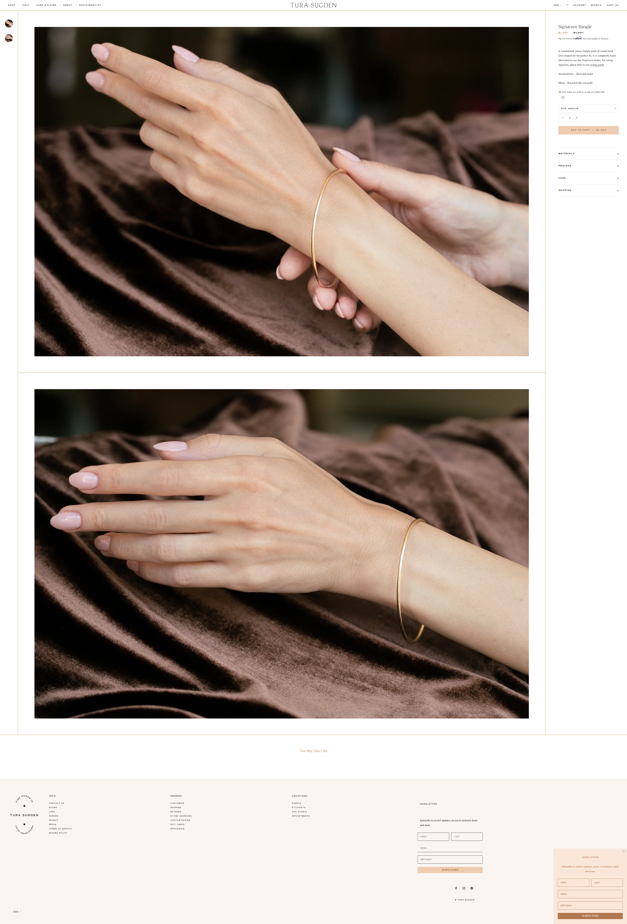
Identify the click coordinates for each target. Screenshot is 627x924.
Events (296, 803)
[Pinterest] (471, 888)
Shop (12, 5)
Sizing (53, 807)
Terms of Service (60, 829)
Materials (566, 153)
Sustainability (90, 5)
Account (579, 5)
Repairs (53, 816)
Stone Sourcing (181, 816)
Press (52, 824)
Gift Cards (177, 824)
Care (562, 178)
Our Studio (299, 812)
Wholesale (177, 829)
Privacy (53, 820)
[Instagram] (464, 888)
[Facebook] (456, 888)
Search (596, 5)
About (67, 5)
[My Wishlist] (567, 5)
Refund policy (58, 833)
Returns (175, 812)
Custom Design (180, 820)
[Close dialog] (624, 851)
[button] (562, 97)
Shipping (565, 190)
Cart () (613, 5)
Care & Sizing (46, 5)
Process (564, 166)
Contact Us (56, 803)
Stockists (299, 807)
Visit (26, 5)
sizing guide (597, 65)
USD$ (556, 5)
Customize (177, 803)
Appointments (301, 816)
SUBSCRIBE (450, 870)
